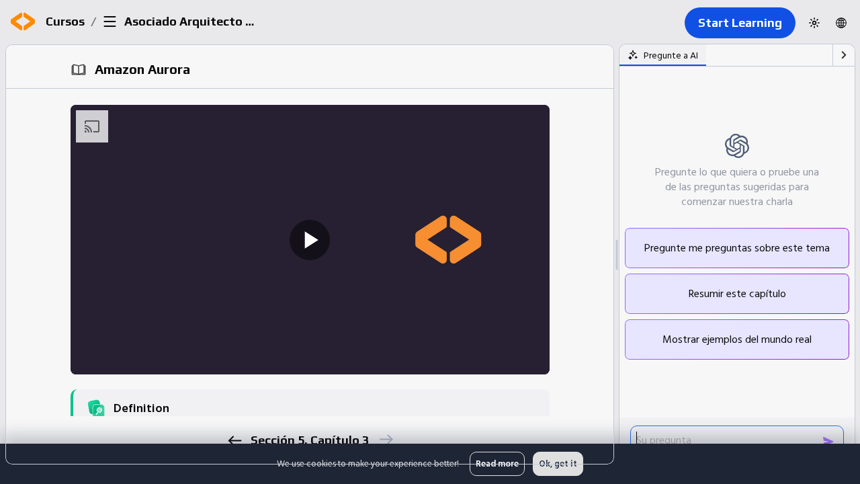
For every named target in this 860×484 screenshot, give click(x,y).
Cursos (65, 21)
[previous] (234, 440)
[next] (385, 439)
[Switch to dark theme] (814, 23)
